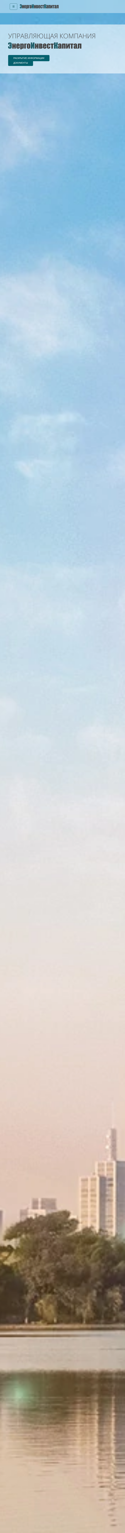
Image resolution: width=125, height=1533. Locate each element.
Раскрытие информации (28, 58)
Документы (20, 63)
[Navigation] (13, 6)
